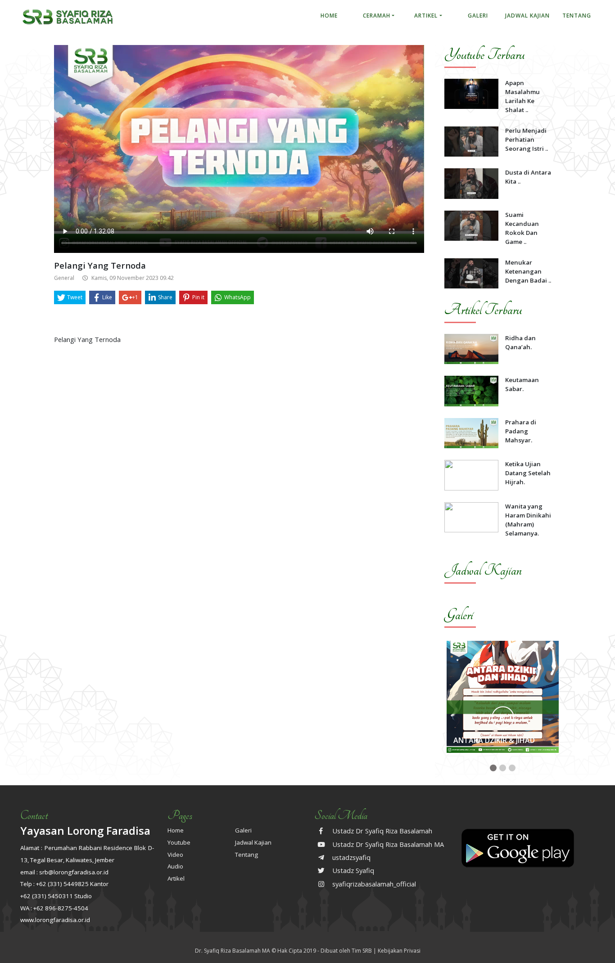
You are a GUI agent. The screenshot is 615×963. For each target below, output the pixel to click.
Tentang (576, 15)
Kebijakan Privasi (399, 950)
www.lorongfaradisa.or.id (55, 920)
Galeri (478, 15)
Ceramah (376, 15)
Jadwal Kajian (527, 15)
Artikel (426, 15)
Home (329, 15)
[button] (493, 768)
